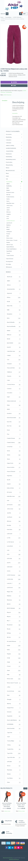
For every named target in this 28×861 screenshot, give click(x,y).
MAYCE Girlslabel (13, 608)
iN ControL (13, 492)
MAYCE (13, 604)
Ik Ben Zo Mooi (13, 488)
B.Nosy (13, 297)
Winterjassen (9, 267)
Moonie (13, 629)
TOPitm (13, 745)
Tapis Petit (13, 732)
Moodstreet (13, 625)
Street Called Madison (11, 249)
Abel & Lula (13, 277)
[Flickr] (18, 847)
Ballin (7, 188)
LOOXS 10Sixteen (10, 220)
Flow (13, 434)
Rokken (8, 242)
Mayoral (13, 612)
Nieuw (7, 173)
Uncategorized (9, 261)
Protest (8, 233)
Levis (13, 550)
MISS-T (8, 227)
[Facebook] (6, 847)
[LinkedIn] (12, 847)
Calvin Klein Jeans (13, 351)
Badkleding (9, 186)
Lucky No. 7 (13, 583)
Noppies (13, 654)
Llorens (13, 571)
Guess (7, 201)
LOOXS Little (13, 579)
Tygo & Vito (13, 753)
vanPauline (13, 761)
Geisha (8, 199)
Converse (13, 388)
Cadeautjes (8, 142)
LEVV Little (13, 558)
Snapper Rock (13, 708)
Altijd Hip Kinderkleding (8, 857)
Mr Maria (13, 633)
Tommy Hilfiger (13, 741)
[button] (25, 26)
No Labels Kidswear (13, 641)
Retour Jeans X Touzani (13, 683)
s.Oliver (13, 687)
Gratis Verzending (9, 832)
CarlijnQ (13, 355)
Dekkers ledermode (13, 401)
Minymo (13, 616)
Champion (13, 364)
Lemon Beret (13, 546)
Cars (13, 359)
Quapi (13, 670)
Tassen (8, 253)
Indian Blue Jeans (10, 203)
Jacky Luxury (9, 205)
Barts (13, 318)
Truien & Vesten (10, 255)
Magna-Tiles (13, 592)
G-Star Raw (13, 447)
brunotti (13, 347)
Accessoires (9, 134)
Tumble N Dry (13, 749)
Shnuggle (13, 699)
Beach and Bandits (13, 326)
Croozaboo (13, 393)
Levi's (7, 216)
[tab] (6, 100)
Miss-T (13, 621)
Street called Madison (13, 720)
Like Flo (13, 563)
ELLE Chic (13, 422)
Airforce (13, 285)
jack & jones (13, 505)
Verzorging (8, 264)
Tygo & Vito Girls (13, 757)
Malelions (8, 225)
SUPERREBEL (13, 724)
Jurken (8, 210)
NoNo (13, 650)
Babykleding (9, 137)
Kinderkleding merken (11, 159)
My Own (13, 637)
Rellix (7, 236)
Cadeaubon (8, 140)
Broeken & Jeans (10, 192)
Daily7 (13, 397)
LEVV (7, 218)
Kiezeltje (13, 525)
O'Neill (13, 662)
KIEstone (8, 212)
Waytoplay (13, 770)
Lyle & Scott (9, 223)
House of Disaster (13, 471)
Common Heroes (13, 384)
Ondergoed (9, 231)
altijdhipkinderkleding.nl (14, 859)
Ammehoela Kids (13, 289)
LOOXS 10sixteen (7, 95)
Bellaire (8, 190)
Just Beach (13, 517)
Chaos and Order (13, 368)
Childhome (13, 372)
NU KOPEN (14, 113)
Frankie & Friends (13, 438)
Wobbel (13, 774)
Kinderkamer (9, 154)
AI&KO (8, 183)
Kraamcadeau (9, 162)
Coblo (13, 380)
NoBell (7, 229)
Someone (13, 712)
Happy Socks (13, 463)
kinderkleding (9, 156)
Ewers (13, 430)
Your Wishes (13, 778)
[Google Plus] (15, 847)
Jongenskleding (9, 151)
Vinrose (13, 766)
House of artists (13, 467)
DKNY (13, 409)
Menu (2, 13)
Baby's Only (13, 306)
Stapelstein (13, 716)
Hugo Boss (13, 476)
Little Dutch (13, 567)
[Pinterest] (21, 847)
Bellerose (13, 335)
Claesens (13, 376)
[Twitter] (9, 847)
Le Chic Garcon (13, 542)
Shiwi (13, 695)
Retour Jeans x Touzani (11, 240)
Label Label (13, 534)
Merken (7, 167)
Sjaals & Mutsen (10, 247)
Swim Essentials (13, 728)
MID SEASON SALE (10, 170)
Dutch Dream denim (13, 418)
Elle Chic (8, 194)
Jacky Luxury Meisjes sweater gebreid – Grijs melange (7, 804)
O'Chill (13, 658)
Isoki (13, 500)
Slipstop (13, 703)
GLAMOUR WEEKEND (11, 148)
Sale (7, 179)
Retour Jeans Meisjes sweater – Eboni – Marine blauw (21, 804)
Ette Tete (13, 426)
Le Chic (13, 538)
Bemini (13, 339)
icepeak (13, 484)
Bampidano (13, 314)
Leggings (8, 214)
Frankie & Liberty (10, 197)
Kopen (15, 82)
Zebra (13, 782)
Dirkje (13, 405)
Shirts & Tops (9, 244)
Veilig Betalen (8, 820)
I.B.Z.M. (13, 480)
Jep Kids (13, 513)
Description (4, 100)
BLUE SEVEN (13, 343)
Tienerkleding (9, 92)
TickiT (13, 737)
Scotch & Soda (13, 691)
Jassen (8, 207)
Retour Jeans (9, 238)
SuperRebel (9, 251)
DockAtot (13, 413)
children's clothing (10, 145)
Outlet (7, 176)
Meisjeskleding (9, 165)
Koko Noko (13, 529)
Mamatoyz (13, 600)
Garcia (13, 451)
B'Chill (13, 301)
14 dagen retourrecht (22, 821)
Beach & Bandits (13, 322)
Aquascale (13, 293)
